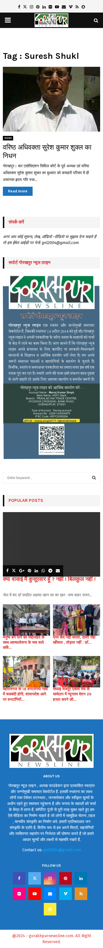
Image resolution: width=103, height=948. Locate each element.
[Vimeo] (65, 893)
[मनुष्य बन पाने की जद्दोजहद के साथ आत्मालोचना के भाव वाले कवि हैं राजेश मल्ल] (26, 620)
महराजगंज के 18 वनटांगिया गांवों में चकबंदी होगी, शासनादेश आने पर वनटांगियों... (25, 694)
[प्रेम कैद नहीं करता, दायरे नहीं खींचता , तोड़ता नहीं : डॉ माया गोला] (76, 620)
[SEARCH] (94, 478)
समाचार (8, 138)
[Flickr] (19, 893)
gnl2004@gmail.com (62, 850)
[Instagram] (50, 878)
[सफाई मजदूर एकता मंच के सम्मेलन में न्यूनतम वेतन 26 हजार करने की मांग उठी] (76, 671)
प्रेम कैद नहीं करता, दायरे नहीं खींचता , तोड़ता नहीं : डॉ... (74, 640)
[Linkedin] (81, 878)
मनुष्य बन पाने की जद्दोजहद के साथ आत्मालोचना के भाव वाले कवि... (23, 642)
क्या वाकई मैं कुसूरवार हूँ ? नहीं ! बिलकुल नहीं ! (49, 579)
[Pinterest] (65, 878)
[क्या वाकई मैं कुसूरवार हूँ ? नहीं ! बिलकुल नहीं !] (51, 544)
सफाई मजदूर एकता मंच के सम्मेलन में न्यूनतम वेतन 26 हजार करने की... (72, 694)
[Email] (50, 893)
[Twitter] (34, 878)
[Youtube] (34, 893)
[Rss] (81, 893)
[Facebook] (19, 878)
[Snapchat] (50, 909)
